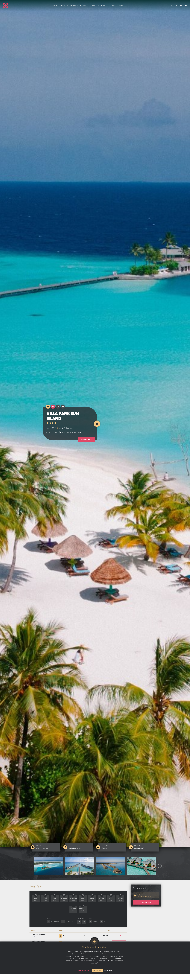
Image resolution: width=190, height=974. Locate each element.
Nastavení (108, 970)
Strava (49, 918)
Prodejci (104, 5)
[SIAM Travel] (5, 5)
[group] (48, 865)
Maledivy (51, 428)
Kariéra (112, 5)
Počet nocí (80, 918)
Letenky (83, 5)
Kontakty (121, 5)
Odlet (90, 918)
